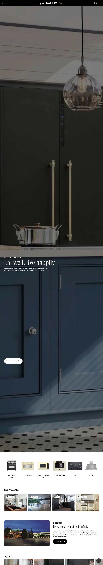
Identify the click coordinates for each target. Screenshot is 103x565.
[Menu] (2, 3)
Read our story (60, 541)
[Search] (95, 3)
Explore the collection (13, 361)
